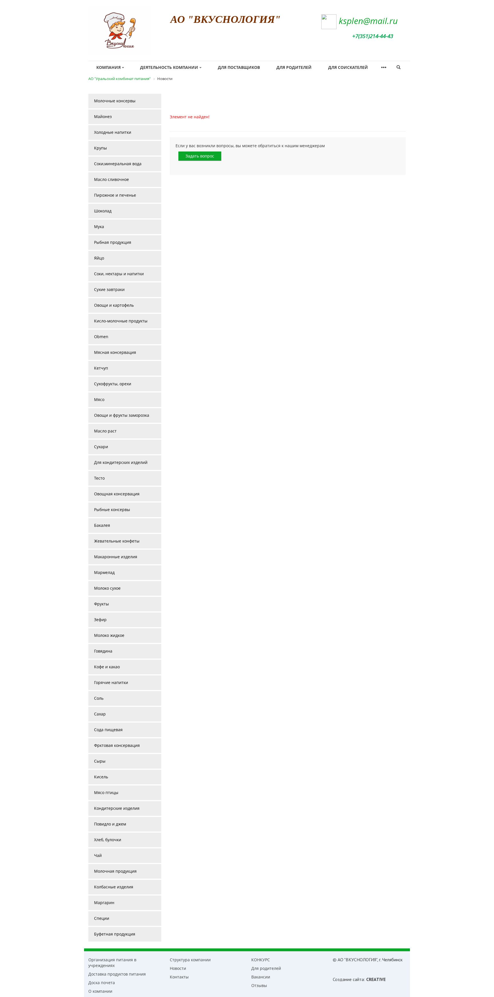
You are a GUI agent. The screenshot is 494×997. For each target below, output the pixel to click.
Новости (178, 968)
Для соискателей (348, 67)
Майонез (103, 116)
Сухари (101, 446)
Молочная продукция (115, 871)
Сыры (99, 761)
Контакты (179, 977)
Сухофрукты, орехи (112, 383)
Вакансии (260, 977)
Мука (99, 226)
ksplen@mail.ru (368, 21)
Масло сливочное (111, 179)
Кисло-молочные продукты (121, 321)
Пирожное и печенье (115, 195)
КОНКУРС (260, 959)
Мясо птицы (106, 792)
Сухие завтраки (109, 289)
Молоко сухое (107, 588)
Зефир (100, 619)
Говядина (103, 651)
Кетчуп (101, 368)
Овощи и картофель (114, 305)
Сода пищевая (108, 729)
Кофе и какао (107, 666)
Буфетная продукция (114, 934)
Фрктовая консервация (117, 745)
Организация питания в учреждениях (112, 962)
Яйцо (99, 258)
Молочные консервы (115, 100)
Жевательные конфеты (117, 541)
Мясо (99, 399)
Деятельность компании (169, 67)
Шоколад (102, 211)
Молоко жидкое (109, 635)
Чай (98, 855)
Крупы (100, 148)
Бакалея (102, 525)
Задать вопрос (200, 156)
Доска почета (101, 982)
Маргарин (104, 902)
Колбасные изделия (113, 887)
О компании (100, 991)
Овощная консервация (117, 493)
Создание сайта (348, 979)
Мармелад (104, 572)
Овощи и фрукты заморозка (121, 415)
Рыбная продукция (112, 242)
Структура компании (190, 959)
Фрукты (101, 604)
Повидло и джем (110, 824)
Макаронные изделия (115, 556)
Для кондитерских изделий (121, 462)
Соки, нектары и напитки (119, 273)
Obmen (101, 336)
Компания (108, 67)
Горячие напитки (111, 682)
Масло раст (105, 431)
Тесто (99, 478)
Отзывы (259, 985)
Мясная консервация (115, 352)
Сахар (100, 714)
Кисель (101, 776)
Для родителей (294, 67)
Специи (101, 918)
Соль (98, 698)
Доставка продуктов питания (117, 974)
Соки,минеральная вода (118, 163)
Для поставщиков (239, 67)
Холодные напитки (112, 132)
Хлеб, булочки (107, 839)
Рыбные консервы (112, 509)
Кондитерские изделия (117, 808)
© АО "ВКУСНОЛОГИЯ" (355, 959)
